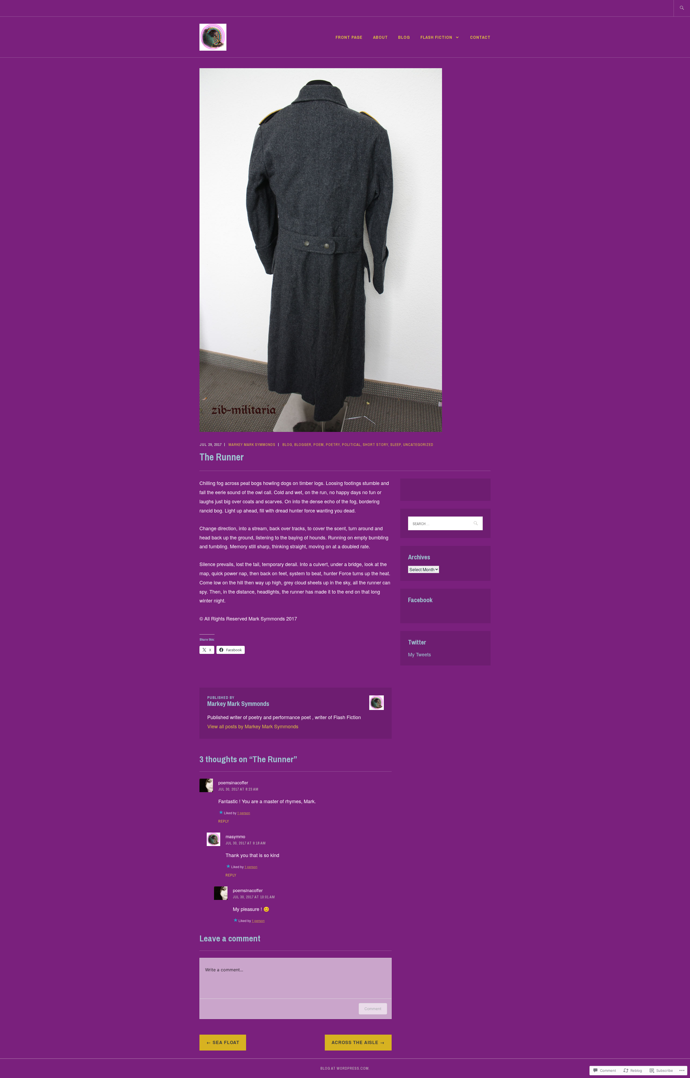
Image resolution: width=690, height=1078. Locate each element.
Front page (349, 37)
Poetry (333, 444)
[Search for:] (682, 8)
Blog (404, 37)
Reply (223, 821)
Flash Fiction (437, 37)
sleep (395, 444)
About (380, 37)
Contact (480, 37)
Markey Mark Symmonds (252, 444)
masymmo (235, 836)
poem (318, 444)
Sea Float (226, 1042)
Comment (372, 1008)
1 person (243, 812)
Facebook (420, 599)
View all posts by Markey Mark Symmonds (252, 726)
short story (375, 444)
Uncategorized (418, 444)
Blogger (302, 444)
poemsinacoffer (233, 782)
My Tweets (419, 654)
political (351, 444)
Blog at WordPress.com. (345, 1068)
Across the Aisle (355, 1042)
